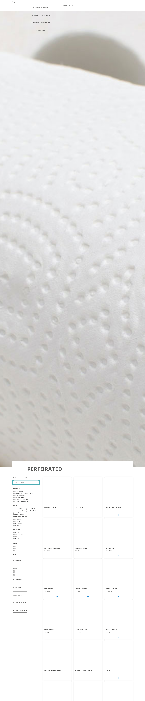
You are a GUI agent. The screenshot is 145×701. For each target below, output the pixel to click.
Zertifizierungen (40, 30)
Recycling (17, 539)
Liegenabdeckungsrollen (21, 499)
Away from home (45, 15)
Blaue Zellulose (19, 534)
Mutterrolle (44, 7)
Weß (16, 575)
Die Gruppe (36, 7)
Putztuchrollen (19, 491)
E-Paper (17, 536)
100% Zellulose (19, 532)
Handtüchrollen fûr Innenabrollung (24, 493)
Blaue (16, 571)
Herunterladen (45, 22)
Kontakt (70, 5)
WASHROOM (18, 523)
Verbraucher (34, 15)
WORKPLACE (18, 525)
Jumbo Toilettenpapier (21, 495)
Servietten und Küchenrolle (22, 501)
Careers (65, 5)
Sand (16, 573)
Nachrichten (35, 22)
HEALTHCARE (18, 519)
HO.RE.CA (17, 521)
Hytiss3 (33, 508)
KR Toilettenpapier (20, 497)
